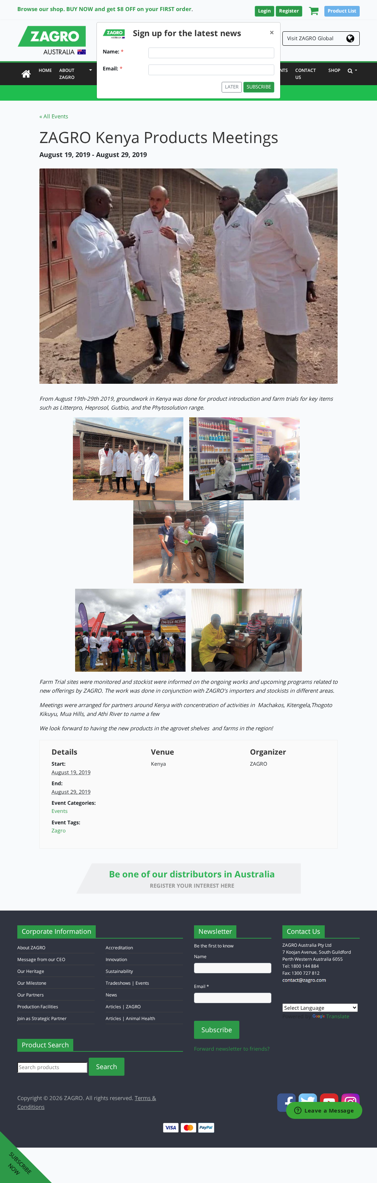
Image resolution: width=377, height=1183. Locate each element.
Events (60, 810)
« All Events (53, 116)
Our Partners (30, 995)
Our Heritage (30, 971)
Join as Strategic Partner (42, 1018)
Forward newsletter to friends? (231, 1048)
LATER (232, 87)
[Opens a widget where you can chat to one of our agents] (324, 1111)
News (111, 995)
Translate (337, 1016)
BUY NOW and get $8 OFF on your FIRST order (128, 9)
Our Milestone (31, 983)
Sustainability (119, 971)
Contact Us (305, 73)
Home (47, 70)
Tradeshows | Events (127, 983)
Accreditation (119, 947)
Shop (334, 70)
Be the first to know (213, 946)
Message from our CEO (41, 959)
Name (200, 956)
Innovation (116, 959)
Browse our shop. (41, 9)
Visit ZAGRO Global (310, 38)
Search (106, 1066)
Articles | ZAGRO (123, 1006)
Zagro (59, 830)
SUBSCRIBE (259, 87)
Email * (201, 986)
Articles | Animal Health (130, 1018)
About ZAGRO (68, 73)
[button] (311, 10)
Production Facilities (37, 1006)
